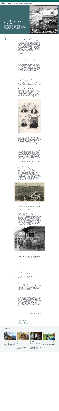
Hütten (17, 3)
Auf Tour (14, 3)
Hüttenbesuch (21, 322)
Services (54, 3)
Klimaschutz (21, 3)
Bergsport (9, 3)
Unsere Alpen (26, 3)
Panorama (49, 3)
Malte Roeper (7, 38)
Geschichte (25, 322)
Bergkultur (30, 3)
